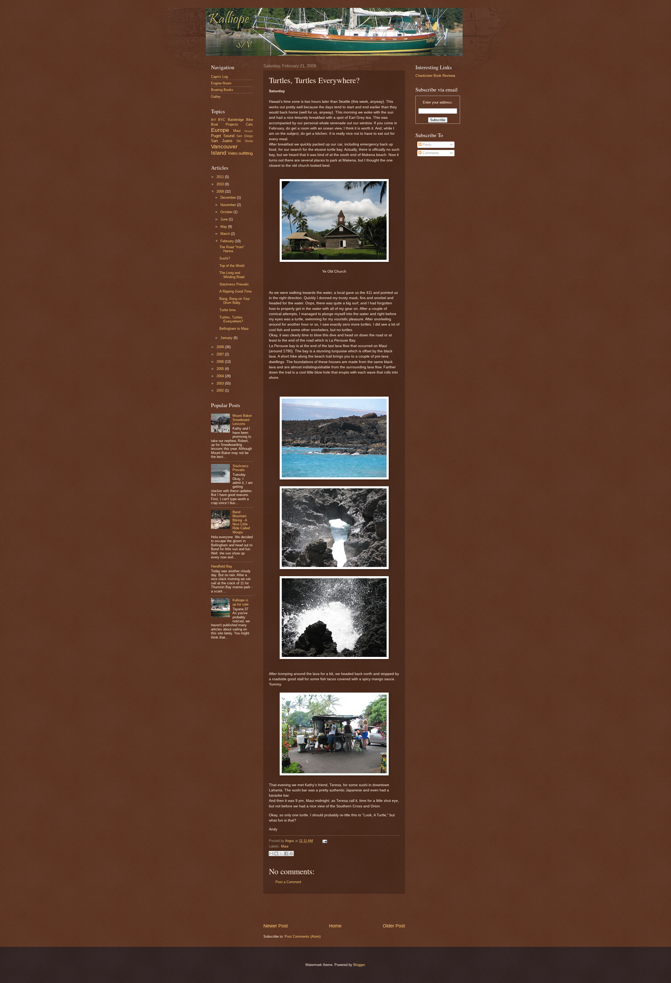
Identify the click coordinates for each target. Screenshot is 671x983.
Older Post (394, 925)
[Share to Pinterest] (291, 853)
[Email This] (271, 853)
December (228, 197)
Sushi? (224, 258)
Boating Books (222, 90)
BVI (213, 119)
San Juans (221, 140)
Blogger (359, 965)
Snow (249, 141)
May (224, 227)
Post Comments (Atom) (303, 936)
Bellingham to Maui (233, 329)
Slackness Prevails (234, 284)
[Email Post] (324, 841)
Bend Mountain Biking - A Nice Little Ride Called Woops (241, 522)
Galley (216, 97)
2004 (221, 376)
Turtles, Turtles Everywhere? (231, 319)
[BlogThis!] (276, 853)
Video (232, 153)
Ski (238, 141)
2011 (221, 177)
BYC (221, 120)
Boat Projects (224, 124)
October (227, 212)
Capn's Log (219, 77)
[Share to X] (281, 853)
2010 (221, 184)
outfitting (246, 153)
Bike (249, 120)
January (227, 338)
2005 (221, 369)
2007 (221, 354)
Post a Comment (288, 882)
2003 (221, 383)
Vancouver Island (224, 149)
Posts (426, 145)
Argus (290, 841)
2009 (221, 191)
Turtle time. (228, 310)
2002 (221, 390)
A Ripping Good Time (235, 291)
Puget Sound (222, 135)
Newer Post (275, 925)
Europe (220, 130)
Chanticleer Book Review (434, 76)
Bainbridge (236, 120)
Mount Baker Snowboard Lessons (242, 420)
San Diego (244, 136)
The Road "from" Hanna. (232, 249)
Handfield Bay (221, 566)
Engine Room (221, 83)
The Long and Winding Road (231, 275)
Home (335, 925)
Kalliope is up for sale (240, 602)
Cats (249, 124)
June (224, 219)
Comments (430, 153)
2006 (221, 362)
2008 (221, 347)
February (227, 241)
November (228, 205)
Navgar (248, 130)
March (225, 234)
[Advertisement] (334, 908)
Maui (284, 846)
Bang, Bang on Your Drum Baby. (234, 301)
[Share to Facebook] (286, 853)
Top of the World (231, 266)
